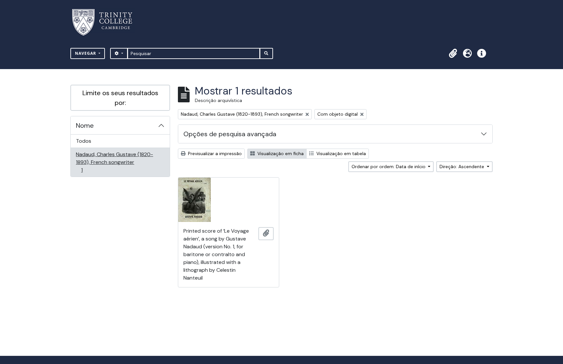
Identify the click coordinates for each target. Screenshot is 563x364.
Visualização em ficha (280, 153)
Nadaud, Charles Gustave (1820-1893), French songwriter (114, 162)
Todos (83, 141)
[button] (453, 53)
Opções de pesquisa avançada (229, 134)
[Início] (106, 22)
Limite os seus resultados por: (120, 98)
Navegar (86, 53)
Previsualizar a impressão (214, 153)
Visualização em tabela (340, 153)
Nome (85, 125)
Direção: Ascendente (462, 166)
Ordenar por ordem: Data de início (389, 166)
